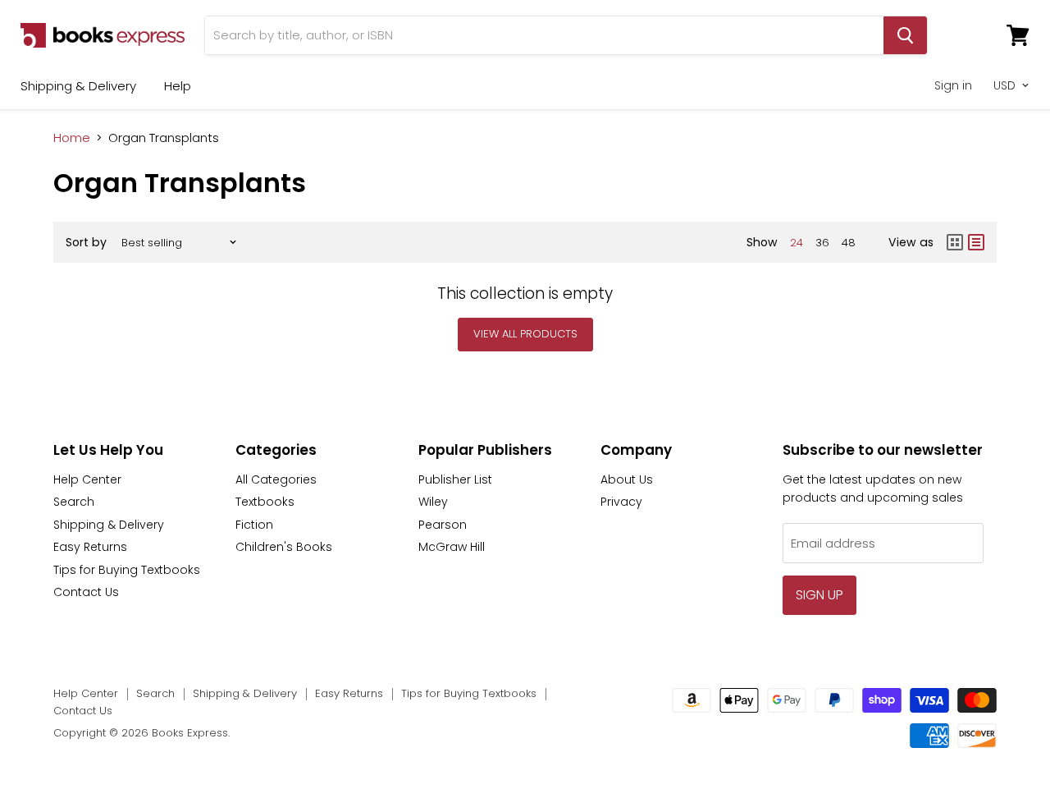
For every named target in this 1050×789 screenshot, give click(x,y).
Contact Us (86, 592)
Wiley (433, 501)
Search (73, 501)
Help (177, 85)
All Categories (276, 479)
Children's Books (283, 547)
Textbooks (264, 501)
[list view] (976, 242)
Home (71, 137)
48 (849, 242)
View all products (525, 334)
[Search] (905, 35)
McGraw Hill (451, 547)
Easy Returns (90, 547)
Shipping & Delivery (78, 85)
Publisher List (455, 479)
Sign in (953, 85)
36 (822, 242)
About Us (626, 479)
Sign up (819, 594)
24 (796, 242)
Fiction (254, 524)
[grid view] (955, 242)
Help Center (87, 479)
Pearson (442, 524)
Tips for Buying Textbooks (126, 570)
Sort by (86, 242)
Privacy (621, 501)
